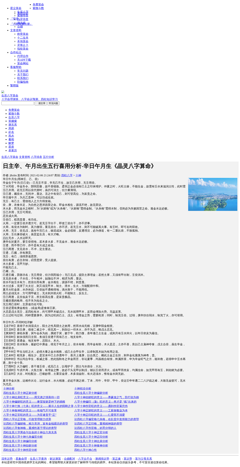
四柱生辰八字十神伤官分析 (20, 449)
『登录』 (15, 18)
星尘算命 (15, 8)
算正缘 (116, 458)
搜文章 (40, 103)
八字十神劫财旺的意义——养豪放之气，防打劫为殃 (106, 397)
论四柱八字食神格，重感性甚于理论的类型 (30, 427)
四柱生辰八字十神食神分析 (91, 445)
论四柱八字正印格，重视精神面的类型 (98, 423)
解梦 (11, 143)
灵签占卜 (22, 45)
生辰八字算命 (9, 156)
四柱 (5, 237)
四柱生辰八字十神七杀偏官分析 (23, 436)
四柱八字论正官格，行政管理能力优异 (27, 419)
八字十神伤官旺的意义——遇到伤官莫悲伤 (101, 406)
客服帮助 (15, 67)
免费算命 (38, 4)
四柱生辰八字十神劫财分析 (20, 445)
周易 (11, 128)
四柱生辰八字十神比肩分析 (91, 441)
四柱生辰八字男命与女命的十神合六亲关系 (30, 432)
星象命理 (21, 458)
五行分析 (48, 156)
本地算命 (22, 41)
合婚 (20, 26)
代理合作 (22, 56)
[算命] (2, 92)
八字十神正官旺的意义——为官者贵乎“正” (29, 414)
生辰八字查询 (38, 458)
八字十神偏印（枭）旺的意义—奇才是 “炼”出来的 (105, 401)
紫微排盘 (22, 15)
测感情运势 (102, 458)
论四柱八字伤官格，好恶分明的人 (95, 427)
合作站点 (15, 52)
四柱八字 (67, 175)
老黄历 (12, 150)
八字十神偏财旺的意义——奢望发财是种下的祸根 (34, 401)
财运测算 (55, 458)
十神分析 (9, 388)
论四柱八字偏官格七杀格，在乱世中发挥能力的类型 (106, 419)
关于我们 (22, 74)
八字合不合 (85, 458)
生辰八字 (22, 11)
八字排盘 (22, 19)
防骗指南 (22, 81)
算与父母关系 (143, 458)
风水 (11, 135)
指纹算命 (22, 48)
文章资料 (15, 30)
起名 (11, 132)
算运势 (128, 458)
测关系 (21, 22)
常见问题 (22, 70)
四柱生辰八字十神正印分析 (91, 436)
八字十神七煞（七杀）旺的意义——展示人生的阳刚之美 (38, 406)
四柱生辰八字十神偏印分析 (20, 441)
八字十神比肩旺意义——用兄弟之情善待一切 (31, 397)
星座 (11, 146)
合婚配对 (69, 458)
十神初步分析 (82, 388)
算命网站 (22, 63)
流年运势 (7, 458)
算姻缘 (12, 120)
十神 (78, 175)
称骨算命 (22, 33)
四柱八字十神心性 (85, 449)
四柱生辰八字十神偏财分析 (91, 392)
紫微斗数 (38, 8)
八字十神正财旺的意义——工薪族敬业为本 (101, 410)
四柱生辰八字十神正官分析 (91, 432)
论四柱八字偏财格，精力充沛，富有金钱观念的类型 (35, 423)
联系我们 (22, 78)
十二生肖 (22, 37)
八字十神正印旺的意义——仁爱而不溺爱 (99, 414)
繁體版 (14, 85)
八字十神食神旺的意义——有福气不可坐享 (30, 410)
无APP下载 (24, 59)
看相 (11, 139)
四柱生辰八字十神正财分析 (20, 392)
